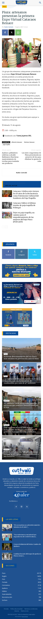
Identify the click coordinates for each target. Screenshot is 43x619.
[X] (12, 32)
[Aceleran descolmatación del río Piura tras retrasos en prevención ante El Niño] (21, 350)
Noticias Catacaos (29, 142)
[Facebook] (5, 32)
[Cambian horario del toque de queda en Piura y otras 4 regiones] (7, 556)
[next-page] (6, 227)
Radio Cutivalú (8, 27)
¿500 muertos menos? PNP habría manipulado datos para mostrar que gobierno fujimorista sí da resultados (20, 430)
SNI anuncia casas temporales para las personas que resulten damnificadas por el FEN (21, 405)
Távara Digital (25, 616)
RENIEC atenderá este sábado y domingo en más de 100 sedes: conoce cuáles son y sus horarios (21, 454)
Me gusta (8, 249)
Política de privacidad (16, 609)
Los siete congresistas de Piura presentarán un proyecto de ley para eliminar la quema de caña (31, 157)
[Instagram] (22, 507)
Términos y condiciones (31, 609)
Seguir (21, 249)
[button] (3, 2)
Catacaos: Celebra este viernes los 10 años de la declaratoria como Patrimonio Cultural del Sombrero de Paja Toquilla (26, 194)
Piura (4, 6)
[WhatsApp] (18, 32)
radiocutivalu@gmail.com (26, 501)
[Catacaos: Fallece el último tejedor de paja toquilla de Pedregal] (7, 205)
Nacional (6, 400)
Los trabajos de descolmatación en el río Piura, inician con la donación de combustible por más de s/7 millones (21, 381)
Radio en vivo (24, 611)
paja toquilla (6, 144)
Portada (6, 609)
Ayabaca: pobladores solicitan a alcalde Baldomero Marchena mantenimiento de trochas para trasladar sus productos (10, 158)
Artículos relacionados (15, 183)
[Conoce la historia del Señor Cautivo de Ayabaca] (7, 546)
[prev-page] (3, 227)
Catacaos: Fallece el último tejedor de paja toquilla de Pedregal (24, 205)
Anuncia (16, 611)
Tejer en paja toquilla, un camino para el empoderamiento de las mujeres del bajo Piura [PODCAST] (23, 217)
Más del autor (11, 185)
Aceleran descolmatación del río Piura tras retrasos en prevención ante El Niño (21, 357)
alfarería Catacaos (17, 142)
